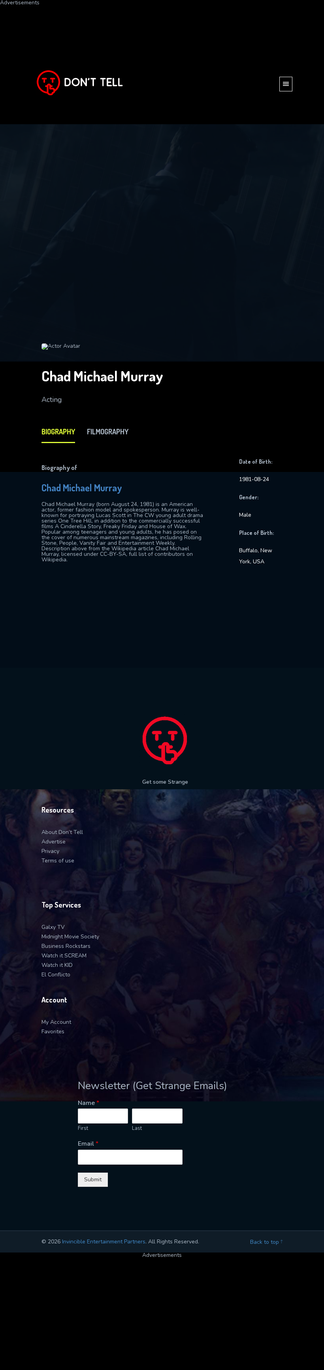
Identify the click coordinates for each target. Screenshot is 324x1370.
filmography (107, 431)
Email (88, 1144)
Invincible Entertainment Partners (103, 1241)
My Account (56, 1022)
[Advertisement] (162, 61)
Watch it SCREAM (64, 955)
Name (88, 1103)
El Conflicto (55, 974)
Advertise (53, 841)
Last (137, 1128)
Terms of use (57, 860)
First (83, 1128)
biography (58, 431)
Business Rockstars (65, 946)
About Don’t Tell (62, 832)
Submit (93, 1179)
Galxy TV (53, 927)
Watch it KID (57, 965)
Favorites (52, 1031)
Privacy (50, 851)
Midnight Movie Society (70, 936)
